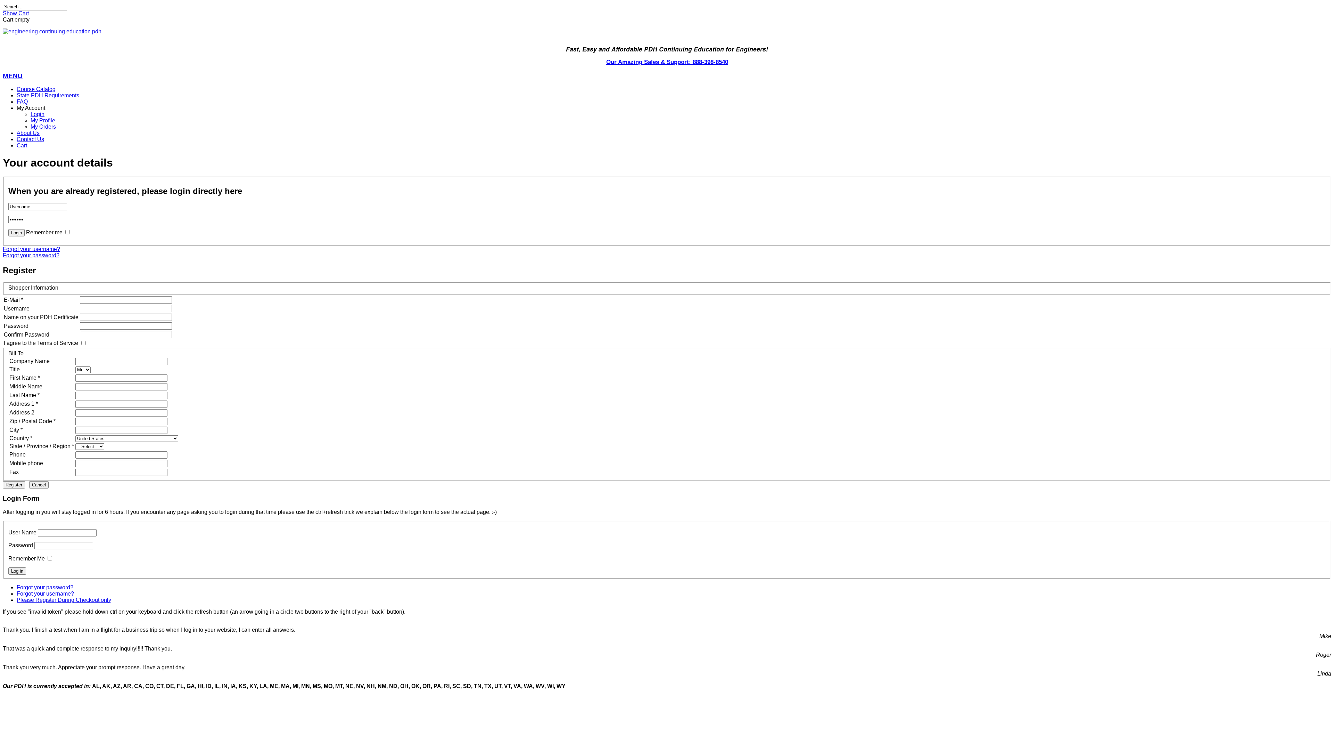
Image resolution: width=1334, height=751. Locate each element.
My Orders (43, 127)
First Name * (24, 378)
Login (37, 114)
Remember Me (26, 559)
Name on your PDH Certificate (41, 317)
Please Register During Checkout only (64, 600)
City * (16, 430)
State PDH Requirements (48, 95)
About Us (28, 133)
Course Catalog (36, 89)
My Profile (43, 120)
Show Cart (16, 13)
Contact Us (30, 139)
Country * (20, 438)
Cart (22, 145)
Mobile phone (26, 463)
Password (16, 326)
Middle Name (25, 386)
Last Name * (24, 395)
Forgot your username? (31, 249)
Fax (14, 472)
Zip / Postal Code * (32, 421)
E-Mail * (13, 300)
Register (14, 484)
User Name (22, 532)
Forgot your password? (31, 255)
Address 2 (21, 412)
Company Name (29, 361)
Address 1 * (23, 404)
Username (17, 309)
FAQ (22, 102)
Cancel (39, 484)
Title (14, 369)
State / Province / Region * (41, 446)
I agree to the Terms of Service (41, 343)
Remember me (44, 232)
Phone (17, 455)
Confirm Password (26, 335)
